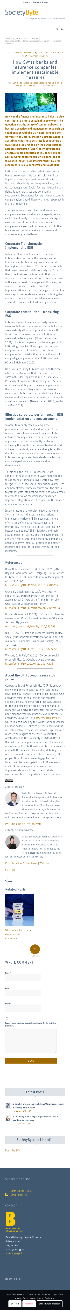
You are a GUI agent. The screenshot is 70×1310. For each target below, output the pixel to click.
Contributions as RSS (20, 1191)
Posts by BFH (13, 1150)
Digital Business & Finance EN (20, 53)
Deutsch (26, 2)
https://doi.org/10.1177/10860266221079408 (32, 607)
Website (36, 824)
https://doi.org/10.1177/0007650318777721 (31, 649)
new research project (47, 718)
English (36, 2)
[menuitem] (26, 2)
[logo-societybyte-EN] (35, 14)
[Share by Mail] (11, 881)
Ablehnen (29, 1304)
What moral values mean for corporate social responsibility (18, 934)
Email (8, 988)
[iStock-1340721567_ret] (31, 102)
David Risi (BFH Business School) (29, 83)
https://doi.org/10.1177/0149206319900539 (31, 585)
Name (8, 973)
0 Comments (49, 85)
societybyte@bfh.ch (15, 1253)
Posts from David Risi (17, 824)
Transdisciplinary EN (38, 56)
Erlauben (15, 1304)
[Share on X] (6, 881)
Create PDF (10, 870)
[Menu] (9, 29)
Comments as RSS (19, 1195)
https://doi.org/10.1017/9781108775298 (29, 663)
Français (45, 2)
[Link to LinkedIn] (62, 29)
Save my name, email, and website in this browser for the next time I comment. (30, 1024)
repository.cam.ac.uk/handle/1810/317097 (30, 626)
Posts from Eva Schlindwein (21, 863)
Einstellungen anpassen (49, 1304)
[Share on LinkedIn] (9, 881)
